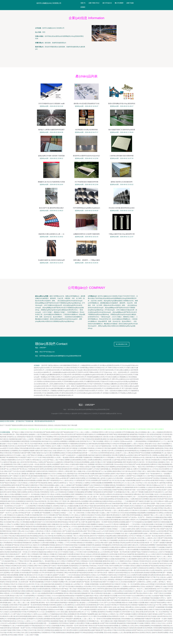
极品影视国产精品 (54, 510)
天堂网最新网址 (50, 503)
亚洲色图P (30, 618)
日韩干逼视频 (106, 462)
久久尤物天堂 (167, 515)
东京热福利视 (34, 515)
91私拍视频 (168, 607)
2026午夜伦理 (66, 630)
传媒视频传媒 (13, 439)
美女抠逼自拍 (117, 494)
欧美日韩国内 (81, 524)
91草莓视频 (164, 561)
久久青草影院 (77, 483)
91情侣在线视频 (48, 485)
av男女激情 (11, 623)
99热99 (126, 489)
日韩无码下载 (27, 561)
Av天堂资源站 (38, 618)
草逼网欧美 (121, 455)
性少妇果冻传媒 (112, 554)
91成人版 (124, 533)
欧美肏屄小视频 (125, 469)
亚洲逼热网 (27, 547)
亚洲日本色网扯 (9, 563)
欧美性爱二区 (16, 582)
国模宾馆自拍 (6, 531)
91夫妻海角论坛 (59, 508)
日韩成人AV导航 (111, 568)
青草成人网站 (68, 593)
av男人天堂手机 (136, 483)
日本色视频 (99, 441)
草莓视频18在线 (44, 563)
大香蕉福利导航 (68, 462)
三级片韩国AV (63, 487)
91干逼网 (26, 460)
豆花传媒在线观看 (126, 582)
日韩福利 (74, 568)
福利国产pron (140, 480)
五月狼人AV (18, 522)
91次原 (160, 549)
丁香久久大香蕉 (78, 536)
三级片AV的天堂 (9, 489)
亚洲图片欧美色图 (14, 609)
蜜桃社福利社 (32, 616)
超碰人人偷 (21, 455)
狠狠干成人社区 (152, 501)
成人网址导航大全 (71, 570)
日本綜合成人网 (79, 529)
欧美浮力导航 (136, 471)
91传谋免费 (112, 623)
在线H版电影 (64, 598)
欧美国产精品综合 (95, 510)
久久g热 (129, 533)
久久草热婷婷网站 (24, 570)
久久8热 (162, 460)
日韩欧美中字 (44, 494)
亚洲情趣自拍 (120, 492)
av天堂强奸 (72, 524)
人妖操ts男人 (82, 568)
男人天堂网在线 (141, 545)
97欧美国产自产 (126, 517)
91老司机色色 (40, 517)
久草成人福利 (70, 563)
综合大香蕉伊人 (93, 540)
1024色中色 (28, 432)
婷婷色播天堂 (65, 540)
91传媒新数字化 (80, 595)
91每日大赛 (82, 552)
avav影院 (77, 605)
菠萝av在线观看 (74, 577)
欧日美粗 (43, 457)
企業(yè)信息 (130, 3)
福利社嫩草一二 (75, 609)
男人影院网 (119, 476)
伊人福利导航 (161, 483)
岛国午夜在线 (140, 570)
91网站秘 (73, 538)
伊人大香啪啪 (106, 517)
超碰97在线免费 (68, 554)
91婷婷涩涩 (29, 501)
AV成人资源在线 (146, 457)
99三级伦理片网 (81, 625)
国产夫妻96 (77, 450)
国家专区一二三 (83, 446)
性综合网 (162, 609)
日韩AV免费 (151, 547)
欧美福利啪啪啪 (117, 462)
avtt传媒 (168, 600)
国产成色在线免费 (158, 506)
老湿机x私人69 (36, 577)
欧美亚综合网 (50, 519)
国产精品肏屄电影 (19, 508)
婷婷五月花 (109, 506)
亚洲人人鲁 (28, 503)
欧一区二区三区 (101, 496)
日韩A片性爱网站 (48, 568)
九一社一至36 (95, 618)
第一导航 (16, 434)
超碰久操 (97, 614)
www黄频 (161, 455)
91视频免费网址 (66, 568)
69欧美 (103, 600)
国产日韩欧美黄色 (166, 538)
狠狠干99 (5, 457)
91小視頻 (71, 487)
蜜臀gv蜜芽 (121, 609)
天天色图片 (47, 478)
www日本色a (99, 487)
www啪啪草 (101, 529)
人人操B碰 (67, 485)
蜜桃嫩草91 (49, 508)
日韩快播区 (51, 515)
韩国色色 (112, 485)
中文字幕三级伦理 (98, 494)
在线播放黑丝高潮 (46, 593)
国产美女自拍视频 (144, 453)
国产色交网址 (154, 478)
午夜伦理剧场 (17, 542)
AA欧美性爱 (72, 572)
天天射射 (108, 529)
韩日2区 (31, 584)
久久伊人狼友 (73, 515)
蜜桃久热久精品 (108, 439)
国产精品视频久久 (78, 547)
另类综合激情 (49, 499)
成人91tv (131, 572)
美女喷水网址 (83, 506)
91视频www (156, 485)
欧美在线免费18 (138, 628)
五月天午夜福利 (63, 552)
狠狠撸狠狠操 (75, 600)
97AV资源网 (20, 623)
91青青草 (168, 536)
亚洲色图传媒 (31, 607)
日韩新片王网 (16, 531)
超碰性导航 (91, 522)
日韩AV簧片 (40, 630)
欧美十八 (75, 455)
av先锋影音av (168, 513)
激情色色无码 (24, 536)
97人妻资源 (136, 591)
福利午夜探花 (55, 577)
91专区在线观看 (57, 549)
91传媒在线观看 (139, 540)
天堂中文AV (96, 547)
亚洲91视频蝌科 (91, 524)
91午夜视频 (38, 455)
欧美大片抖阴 (82, 436)
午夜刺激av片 (139, 536)
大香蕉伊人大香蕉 (63, 471)
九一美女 (69, 483)
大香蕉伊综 (54, 588)
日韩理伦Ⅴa (100, 533)
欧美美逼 (154, 462)
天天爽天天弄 (129, 485)
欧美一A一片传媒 (127, 616)
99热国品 (52, 545)
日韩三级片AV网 (65, 600)
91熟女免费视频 (15, 494)
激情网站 (111, 499)
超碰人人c (110, 593)
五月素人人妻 (129, 492)
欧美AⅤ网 (46, 628)
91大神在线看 (77, 503)
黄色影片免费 (118, 506)
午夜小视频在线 (71, 501)
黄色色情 (116, 515)
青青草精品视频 (135, 515)
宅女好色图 (75, 519)
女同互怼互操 (159, 450)
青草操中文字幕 (150, 577)
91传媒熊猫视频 (144, 549)
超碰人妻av (134, 432)
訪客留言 (83, 7)
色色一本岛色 (34, 464)
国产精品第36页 (79, 434)
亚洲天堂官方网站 (149, 600)
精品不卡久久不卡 (33, 457)
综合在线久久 (19, 489)
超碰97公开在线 (93, 469)
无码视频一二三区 (98, 549)
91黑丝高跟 (118, 478)
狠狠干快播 (144, 618)
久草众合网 (131, 563)
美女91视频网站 (24, 450)
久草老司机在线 (32, 533)
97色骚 (87, 623)
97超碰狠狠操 (154, 519)
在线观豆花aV (168, 630)
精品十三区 (16, 483)
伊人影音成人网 (13, 568)
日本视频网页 (160, 600)
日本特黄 (73, 542)
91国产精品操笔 (64, 432)
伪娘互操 (91, 455)
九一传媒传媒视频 (6, 577)
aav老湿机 (129, 455)
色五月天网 (130, 466)
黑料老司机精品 (62, 522)
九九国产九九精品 (65, 455)
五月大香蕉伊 (32, 552)
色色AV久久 (86, 616)
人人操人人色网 (83, 432)
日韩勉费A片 (140, 476)
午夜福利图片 (84, 489)
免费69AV (153, 464)
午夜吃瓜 (148, 485)
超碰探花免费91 (138, 533)
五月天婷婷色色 (138, 616)
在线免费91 (94, 480)
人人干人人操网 (35, 621)
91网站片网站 (155, 471)
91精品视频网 (141, 513)
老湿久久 (113, 561)
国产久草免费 (124, 565)
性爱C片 (98, 513)
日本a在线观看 (101, 616)
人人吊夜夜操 (93, 432)
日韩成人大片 (50, 595)
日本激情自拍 (61, 492)
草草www (56, 436)
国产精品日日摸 (7, 483)
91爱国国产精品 (135, 552)
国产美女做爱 (52, 616)
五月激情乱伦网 (31, 565)
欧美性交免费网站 (107, 586)
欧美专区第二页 (5, 473)
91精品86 (166, 439)
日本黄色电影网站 (35, 441)
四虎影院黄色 (163, 457)
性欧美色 (86, 536)
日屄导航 (21, 513)
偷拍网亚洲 (77, 618)
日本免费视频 (55, 439)
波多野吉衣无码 (131, 542)
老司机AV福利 (105, 508)
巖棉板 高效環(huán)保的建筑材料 (122, 182)
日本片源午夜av (126, 471)
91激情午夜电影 (152, 614)
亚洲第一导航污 (156, 503)
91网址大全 (23, 510)
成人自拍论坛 (136, 607)
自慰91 (116, 441)
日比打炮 (3, 632)
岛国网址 (109, 471)
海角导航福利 (93, 443)
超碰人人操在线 (42, 556)
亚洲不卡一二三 (22, 506)
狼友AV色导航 (111, 605)
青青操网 (83, 614)
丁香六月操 (72, 588)
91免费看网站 (56, 453)
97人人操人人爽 (125, 453)
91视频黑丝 (127, 439)
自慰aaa (79, 616)
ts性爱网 (13, 565)
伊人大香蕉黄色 (14, 559)
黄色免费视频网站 (122, 588)
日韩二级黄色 (78, 607)
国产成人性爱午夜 (81, 522)
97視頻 (90, 506)
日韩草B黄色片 (150, 466)
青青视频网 (3, 538)
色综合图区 (80, 623)
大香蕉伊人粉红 (54, 600)
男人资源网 (153, 455)
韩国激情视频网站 (137, 439)
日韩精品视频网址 (144, 625)
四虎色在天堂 (6, 579)
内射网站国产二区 (154, 559)
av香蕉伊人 (23, 579)
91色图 (31, 485)
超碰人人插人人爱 (13, 602)
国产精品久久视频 (17, 432)
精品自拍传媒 (29, 623)
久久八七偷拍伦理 (80, 496)
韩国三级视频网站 (77, 494)
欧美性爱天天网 (125, 598)
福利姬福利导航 (5, 591)
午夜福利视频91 (72, 621)
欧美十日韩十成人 (20, 607)
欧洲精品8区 (131, 501)
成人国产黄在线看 (31, 556)
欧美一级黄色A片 (109, 572)
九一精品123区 (140, 466)
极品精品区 (39, 625)
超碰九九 (128, 568)
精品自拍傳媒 (150, 621)
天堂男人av (53, 492)
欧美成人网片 (91, 588)
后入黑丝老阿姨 (126, 632)
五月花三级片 (118, 531)
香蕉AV (117, 547)
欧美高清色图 (38, 623)
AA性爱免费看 (98, 632)
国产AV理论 (28, 489)
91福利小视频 (50, 524)
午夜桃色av (50, 609)
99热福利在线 (97, 582)
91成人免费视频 (89, 464)
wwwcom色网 (131, 575)
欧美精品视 (157, 434)
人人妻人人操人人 (32, 563)
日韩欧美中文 (118, 584)
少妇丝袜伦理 (106, 460)
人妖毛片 (165, 570)
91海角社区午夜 (101, 448)
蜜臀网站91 (85, 508)
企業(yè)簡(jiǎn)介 (94, 3)
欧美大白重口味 (10, 616)
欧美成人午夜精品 (132, 561)
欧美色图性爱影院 (41, 526)
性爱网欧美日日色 (106, 556)
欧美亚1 (6, 533)
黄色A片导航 (38, 485)
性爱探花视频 (165, 522)
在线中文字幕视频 (164, 552)
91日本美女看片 (74, 489)
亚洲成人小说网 (129, 499)
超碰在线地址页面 (110, 588)
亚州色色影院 (119, 499)
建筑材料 (74, 413)
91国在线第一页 (17, 628)
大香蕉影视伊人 (10, 556)
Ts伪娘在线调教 (130, 480)
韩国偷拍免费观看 (17, 480)
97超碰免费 (108, 538)
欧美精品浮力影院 (127, 628)
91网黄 (22, 591)
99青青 (109, 591)
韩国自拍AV (138, 499)
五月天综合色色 (123, 513)
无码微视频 (166, 526)
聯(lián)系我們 (119, 3)
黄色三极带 (135, 529)
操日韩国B (61, 563)
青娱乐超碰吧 (111, 448)
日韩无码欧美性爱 (83, 473)
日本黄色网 (39, 506)
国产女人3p (102, 471)
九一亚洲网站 (92, 612)
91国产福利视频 (118, 538)
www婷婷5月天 (5, 448)
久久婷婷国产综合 (130, 476)
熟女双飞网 (166, 579)
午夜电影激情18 (97, 492)
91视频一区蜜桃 (17, 586)
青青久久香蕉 (97, 517)
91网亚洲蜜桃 (24, 529)
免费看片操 (22, 575)
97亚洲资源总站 (5, 526)
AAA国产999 (103, 623)
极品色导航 (163, 517)
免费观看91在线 (74, 441)
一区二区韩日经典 (78, 513)
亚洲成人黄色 (102, 598)
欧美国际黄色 (151, 588)
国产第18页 (20, 469)
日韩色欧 (155, 533)
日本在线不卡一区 (27, 494)
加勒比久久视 (73, 598)
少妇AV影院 (99, 503)
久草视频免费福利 (152, 441)
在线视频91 (161, 462)
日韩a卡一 (85, 450)
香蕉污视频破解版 (49, 570)
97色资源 (141, 434)
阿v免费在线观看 (141, 575)
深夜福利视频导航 (123, 434)
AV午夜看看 (105, 485)
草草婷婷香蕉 (93, 602)
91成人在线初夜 (116, 432)
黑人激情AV (153, 632)
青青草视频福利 (30, 508)
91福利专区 (98, 455)
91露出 (135, 455)
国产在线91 (52, 565)
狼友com (112, 476)
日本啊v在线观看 (95, 483)
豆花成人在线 (51, 450)
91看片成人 (63, 506)
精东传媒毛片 (28, 598)
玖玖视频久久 (117, 556)
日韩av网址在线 (115, 628)
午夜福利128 (127, 506)
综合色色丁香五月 (98, 579)
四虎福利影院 (73, 565)
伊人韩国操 (61, 616)
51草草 (161, 598)
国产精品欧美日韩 (29, 526)
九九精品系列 (99, 570)
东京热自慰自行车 (91, 515)
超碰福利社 (54, 623)
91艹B (150, 473)
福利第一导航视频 (35, 439)
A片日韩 (131, 510)
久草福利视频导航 (59, 559)
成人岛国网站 (122, 625)
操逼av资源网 (54, 489)
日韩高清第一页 (71, 625)
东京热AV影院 (48, 496)
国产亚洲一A (28, 513)
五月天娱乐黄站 (25, 600)
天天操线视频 (45, 591)
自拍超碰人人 (116, 632)
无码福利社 (10, 436)
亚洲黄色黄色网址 (122, 536)
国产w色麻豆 (71, 478)
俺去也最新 (103, 501)
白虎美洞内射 (95, 554)
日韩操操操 (163, 478)
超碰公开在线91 (42, 448)
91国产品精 (42, 450)
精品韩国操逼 (119, 593)
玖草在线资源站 (37, 432)
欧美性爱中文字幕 (17, 547)
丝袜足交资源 (47, 598)
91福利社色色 (112, 575)
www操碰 (111, 559)
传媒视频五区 (144, 469)
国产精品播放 (42, 609)
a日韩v (50, 547)
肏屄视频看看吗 (68, 496)
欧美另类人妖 (167, 549)
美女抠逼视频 (71, 591)
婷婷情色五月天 (11, 506)
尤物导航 (65, 526)
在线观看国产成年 (57, 464)
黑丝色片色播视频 (119, 524)
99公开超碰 (91, 533)
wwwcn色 (87, 476)
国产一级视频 (167, 572)
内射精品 (128, 630)
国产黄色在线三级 (152, 556)
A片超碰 (14, 443)
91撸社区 (49, 575)
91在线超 (80, 579)
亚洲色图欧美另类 (73, 614)
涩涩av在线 (107, 632)
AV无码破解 (116, 533)
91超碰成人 (101, 524)
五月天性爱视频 (91, 478)
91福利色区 (85, 556)
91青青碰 (151, 584)
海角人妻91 (41, 533)
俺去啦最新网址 (140, 554)
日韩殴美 (147, 623)
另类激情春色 (6, 621)
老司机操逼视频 (14, 441)
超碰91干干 (129, 522)
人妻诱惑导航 (34, 602)
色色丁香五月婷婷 (150, 563)
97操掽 (27, 436)
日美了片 (41, 499)
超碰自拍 (33, 517)
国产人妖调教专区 (139, 582)
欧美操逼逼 (166, 476)
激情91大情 (114, 473)
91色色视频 (88, 542)
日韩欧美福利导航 (117, 503)
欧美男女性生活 (163, 496)
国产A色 (32, 478)
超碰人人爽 (105, 513)
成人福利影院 (109, 579)
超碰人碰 (67, 612)
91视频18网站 (100, 466)
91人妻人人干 (60, 529)
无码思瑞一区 (87, 591)
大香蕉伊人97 (133, 519)
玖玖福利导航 (66, 519)
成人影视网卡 (89, 570)
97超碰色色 (104, 446)
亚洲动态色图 (65, 538)
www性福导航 (55, 434)
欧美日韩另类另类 (26, 462)
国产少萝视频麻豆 (126, 577)
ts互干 (41, 559)
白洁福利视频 (54, 625)
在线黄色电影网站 (85, 630)
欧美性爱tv (79, 531)
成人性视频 (50, 554)
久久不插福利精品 (53, 614)
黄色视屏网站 (6, 485)
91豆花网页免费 (108, 464)
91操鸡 (104, 593)
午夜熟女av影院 (84, 466)
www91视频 (59, 609)
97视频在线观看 (149, 448)
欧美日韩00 (3, 609)
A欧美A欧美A (83, 469)
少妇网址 (8, 480)
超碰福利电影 (129, 487)
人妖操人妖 (135, 503)
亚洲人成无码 (100, 478)
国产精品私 (46, 432)
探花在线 (146, 531)
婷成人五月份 (139, 563)
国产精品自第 (60, 556)
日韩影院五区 (52, 471)
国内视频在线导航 (104, 443)
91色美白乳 (148, 436)
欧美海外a (78, 628)
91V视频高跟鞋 (73, 443)
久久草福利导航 (140, 485)
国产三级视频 (160, 542)
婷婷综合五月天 (11, 455)
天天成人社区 (39, 584)
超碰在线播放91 (129, 531)
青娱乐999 (134, 453)
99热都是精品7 (158, 630)
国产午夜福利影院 (52, 480)
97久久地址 (45, 489)
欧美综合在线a (129, 579)
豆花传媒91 (143, 510)
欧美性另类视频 (73, 469)
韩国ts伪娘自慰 (14, 533)
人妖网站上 (149, 582)
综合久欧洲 (56, 540)
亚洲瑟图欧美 (50, 612)
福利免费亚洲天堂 (107, 584)
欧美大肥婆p (15, 448)
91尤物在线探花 (127, 494)
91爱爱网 (25, 586)
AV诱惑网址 (48, 540)
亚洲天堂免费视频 (138, 577)
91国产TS (11, 471)
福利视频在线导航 (49, 618)
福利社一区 (99, 522)
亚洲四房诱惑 (24, 441)
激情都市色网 (20, 556)
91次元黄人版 (87, 579)
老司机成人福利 (139, 526)
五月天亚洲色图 (168, 524)
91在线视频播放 (58, 593)
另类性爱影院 (44, 492)
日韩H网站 (55, 455)
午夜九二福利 (145, 471)
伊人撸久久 (5, 494)
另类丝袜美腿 (23, 448)
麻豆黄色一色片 (44, 602)
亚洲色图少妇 (31, 579)
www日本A (121, 595)
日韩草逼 (50, 536)
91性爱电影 (19, 540)
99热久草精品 (60, 570)
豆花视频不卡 (142, 473)
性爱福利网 (73, 436)
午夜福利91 (101, 536)
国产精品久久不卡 (148, 579)
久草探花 (87, 439)
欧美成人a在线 (114, 453)
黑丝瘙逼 (116, 542)
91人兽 (45, 547)
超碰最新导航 (37, 561)
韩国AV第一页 (85, 563)
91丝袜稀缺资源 (91, 552)
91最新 (146, 492)
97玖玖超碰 (156, 436)
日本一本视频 (84, 584)
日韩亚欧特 (96, 485)
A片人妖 (37, 593)
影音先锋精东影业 (123, 600)
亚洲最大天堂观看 (138, 602)
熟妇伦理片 (128, 457)
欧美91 (70, 434)
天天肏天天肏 (31, 630)
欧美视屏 (143, 556)
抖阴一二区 (46, 623)
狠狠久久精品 (149, 602)
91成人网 (155, 457)
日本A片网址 (16, 632)
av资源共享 (24, 609)
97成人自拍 (159, 577)
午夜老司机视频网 (62, 565)
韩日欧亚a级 (126, 556)
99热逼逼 (36, 494)
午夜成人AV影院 (54, 494)
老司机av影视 (149, 480)
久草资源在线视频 (36, 628)
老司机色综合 (52, 579)
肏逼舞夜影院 (8, 464)
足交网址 (16, 600)
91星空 (59, 526)
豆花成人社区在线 (38, 503)
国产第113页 (155, 529)
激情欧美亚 (106, 561)
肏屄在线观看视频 (37, 582)
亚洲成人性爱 (19, 503)
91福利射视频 (103, 469)
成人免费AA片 (135, 469)
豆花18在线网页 (164, 469)
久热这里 (66, 499)
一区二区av (158, 612)
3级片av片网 (84, 577)
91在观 (38, 588)
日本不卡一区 (164, 485)
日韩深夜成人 (91, 448)
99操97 (129, 496)
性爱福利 (82, 519)
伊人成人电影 (166, 453)
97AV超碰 (140, 623)
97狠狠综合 (95, 628)
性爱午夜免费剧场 (132, 436)
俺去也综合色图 (123, 519)
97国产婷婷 (74, 499)
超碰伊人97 (151, 489)
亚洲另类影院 (37, 605)
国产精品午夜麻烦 (28, 538)
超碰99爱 (81, 526)
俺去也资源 (140, 542)
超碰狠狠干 (76, 533)
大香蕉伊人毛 (113, 614)
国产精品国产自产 (113, 598)
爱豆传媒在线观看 (48, 542)
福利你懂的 (98, 473)
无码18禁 (114, 455)
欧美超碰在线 (46, 588)
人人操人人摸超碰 (155, 432)
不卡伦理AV (113, 513)
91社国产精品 (63, 588)
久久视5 (93, 616)
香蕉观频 (91, 621)
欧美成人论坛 (117, 526)
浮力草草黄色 (8, 508)
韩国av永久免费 (127, 602)
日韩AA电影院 (64, 489)
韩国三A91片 (43, 515)
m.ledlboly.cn (121, 344)
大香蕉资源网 (157, 628)
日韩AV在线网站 (114, 565)
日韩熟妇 (7, 565)
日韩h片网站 (54, 501)
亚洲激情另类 (90, 545)
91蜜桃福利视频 (91, 519)
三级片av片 (69, 450)
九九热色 (149, 487)
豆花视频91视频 (92, 598)
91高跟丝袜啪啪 (40, 524)
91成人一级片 (99, 621)
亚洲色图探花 (119, 450)
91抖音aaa (25, 478)
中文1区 (140, 600)
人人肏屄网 (15, 579)
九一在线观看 (165, 473)
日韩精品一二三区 (66, 513)
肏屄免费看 (88, 492)
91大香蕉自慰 (34, 460)
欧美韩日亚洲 (48, 559)
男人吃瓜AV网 (139, 538)
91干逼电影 (57, 533)
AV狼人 (84, 471)
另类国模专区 (45, 632)
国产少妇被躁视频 (158, 607)
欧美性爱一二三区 (87, 453)
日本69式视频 (148, 494)
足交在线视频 (166, 593)
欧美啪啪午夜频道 (156, 446)
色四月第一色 (86, 628)
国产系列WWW (8, 466)
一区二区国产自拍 (68, 628)
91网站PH (143, 489)
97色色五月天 (130, 621)
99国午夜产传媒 (112, 600)
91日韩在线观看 (105, 618)
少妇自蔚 (3, 630)
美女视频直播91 (140, 621)
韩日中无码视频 (95, 556)
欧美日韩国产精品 (111, 434)
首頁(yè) (83, 3)
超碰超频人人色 (34, 434)
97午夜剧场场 (52, 448)
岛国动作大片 (61, 450)
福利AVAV (93, 536)
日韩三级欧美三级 (137, 460)
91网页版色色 (141, 614)
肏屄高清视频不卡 (109, 492)
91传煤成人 (24, 483)
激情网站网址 (135, 586)
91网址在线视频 (93, 501)
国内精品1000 (163, 565)
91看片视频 (42, 554)
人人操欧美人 (149, 538)
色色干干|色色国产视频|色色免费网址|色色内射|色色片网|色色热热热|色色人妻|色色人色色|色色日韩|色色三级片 (35, 425)
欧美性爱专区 (64, 436)
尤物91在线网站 (22, 492)
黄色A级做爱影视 (96, 439)
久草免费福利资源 (153, 510)
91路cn (53, 591)
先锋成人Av (95, 575)
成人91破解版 (141, 450)
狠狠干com (168, 588)
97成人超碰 (66, 549)
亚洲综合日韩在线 (33, 492)
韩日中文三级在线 (30, 540)
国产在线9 (102, 480)
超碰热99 (59, 462)
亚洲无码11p (122, 554)
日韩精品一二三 (117, 529)
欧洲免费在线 (76, 453)
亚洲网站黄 (29, 591)
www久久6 (164, 503)
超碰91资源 (61, 448)
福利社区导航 (8, 462)
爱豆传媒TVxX (39, 522)
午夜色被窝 (33, 529)
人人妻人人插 (115, 510)
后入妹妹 (163, 586)
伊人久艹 (85, 612)
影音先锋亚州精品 (121, 572)
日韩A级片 (71, 522)
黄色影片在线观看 (79, 545)
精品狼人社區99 (146, 607)
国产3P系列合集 (95, 508)
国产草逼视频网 (45, 513)
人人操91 (27, 621)
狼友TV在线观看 (163, 443)
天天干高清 (62, 501)
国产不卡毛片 (47, 549)
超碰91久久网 (108, 577)
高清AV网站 (63, 614)
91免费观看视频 (156, 453)
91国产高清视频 (76, 485)
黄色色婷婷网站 (141, 441)
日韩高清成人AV (94, 565)
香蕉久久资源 (140, 524)
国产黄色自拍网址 (160, 602)
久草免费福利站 (7, 542)
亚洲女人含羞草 (116, 508)
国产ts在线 (136, 464)
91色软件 (158, 554)
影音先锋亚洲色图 (21, 616)
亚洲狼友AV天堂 (51, 552)
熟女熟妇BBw (160, 536)
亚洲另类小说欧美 (45, 464)
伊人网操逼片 (87, 549)
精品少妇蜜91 (127, 529)
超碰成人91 (120, 487)
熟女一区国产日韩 (155, 593)
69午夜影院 (129, 540)
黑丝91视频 (16, 517)
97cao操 (79, 538)
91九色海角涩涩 (149, 439)
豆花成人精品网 (145, 586)
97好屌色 (109, 612)
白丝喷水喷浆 (13, 605)
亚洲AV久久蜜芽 (39, 446)
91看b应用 (108, 515)
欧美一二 (132, 441)
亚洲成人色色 (17, 538)
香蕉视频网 (127, 446)
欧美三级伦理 (103, 436)
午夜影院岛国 (68, 545)
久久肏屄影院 (78, 480)
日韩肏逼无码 (143, 561)
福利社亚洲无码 (42, 471)
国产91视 (152, 618)
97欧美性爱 (125, 552)
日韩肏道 (8, 582)
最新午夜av (71, 531)
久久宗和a (7, 524)
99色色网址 (164, 568)
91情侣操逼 (85, 510)
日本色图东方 (116, 612)
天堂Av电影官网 (35, 443)
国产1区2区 (86, 480)
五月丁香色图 (138, 492)
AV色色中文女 (123, 473)
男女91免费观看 (133, 549)
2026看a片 (98, 462)
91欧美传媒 (68, 517)
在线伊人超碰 (107, 542)
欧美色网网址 (167, 446)
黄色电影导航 (40, 508)
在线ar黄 (153, 483)
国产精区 (59, 515)
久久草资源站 (55, 513)
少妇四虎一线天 (150, 536)
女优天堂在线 (148, 630)
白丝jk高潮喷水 (65, 494)
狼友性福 (45, 441)
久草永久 (54, 473)
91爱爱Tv (135, 568)
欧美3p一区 (135, 517)
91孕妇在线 (7, 453)
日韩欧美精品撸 (131, 623)
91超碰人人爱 (33, 531)
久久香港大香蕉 (90, 513)
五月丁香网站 (163, 519)
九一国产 (59, 586)
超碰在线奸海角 (49, 584)
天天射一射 (49, 533)
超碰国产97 (78, 632)
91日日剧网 (145, 508)
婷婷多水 (84, 605)
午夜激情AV (145, 552)
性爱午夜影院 (109, 531)
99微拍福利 (121, 621)
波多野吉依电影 (21, 618)
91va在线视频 (60, 476)
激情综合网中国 (143, 559)
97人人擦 (144, 588)
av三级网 (81, 515)
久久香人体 (146, 483)
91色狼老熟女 (78, 586)
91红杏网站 (159, 513)
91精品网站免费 (110, 536)
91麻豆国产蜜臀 (25, 453)
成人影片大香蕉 (59, 561)
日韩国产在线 (164, 529)
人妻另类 (103, 450)
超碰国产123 (57, 575)
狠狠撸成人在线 (51, 517)
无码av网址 (22, 487)
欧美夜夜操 (48, 469)
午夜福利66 (20, 625)
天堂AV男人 (111, 450)
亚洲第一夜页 (53, 487)
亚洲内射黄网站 (76, 460)
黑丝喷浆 (65, 515)
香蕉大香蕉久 (30, 524)
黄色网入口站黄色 (28, 496)
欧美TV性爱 (6, 510)
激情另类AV (131, 547)
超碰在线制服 (101, 568)
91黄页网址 (98, 464)
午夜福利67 (82, 499)
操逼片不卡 (73, 432)
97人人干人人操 (164, 441)
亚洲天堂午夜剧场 (71, 448)
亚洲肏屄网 (31, 506)
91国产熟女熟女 (137, 593)
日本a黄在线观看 (42, 579)
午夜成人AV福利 (69, 464)
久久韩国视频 (68, 607)
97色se (36, 501)
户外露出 (61, 460)
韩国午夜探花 (108, 522)
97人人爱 (3, 515)
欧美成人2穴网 (43, 531)
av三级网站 (86, 483)
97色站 (20, 605)
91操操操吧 (104, 547)
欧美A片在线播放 (139, 487)
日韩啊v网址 (121, 448)
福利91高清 (15, 485)
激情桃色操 (5, 588)
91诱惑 (17, 536)
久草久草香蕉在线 (36, 549)
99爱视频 (45, 605)
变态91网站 (163, 510)
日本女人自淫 (165, 623)
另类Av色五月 (19, 598)
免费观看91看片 (31, 471)
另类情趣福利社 (106, 545)
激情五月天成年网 (90, 529)
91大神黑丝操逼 (106, 489)
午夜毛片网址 (6, 586)
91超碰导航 (130, 554)
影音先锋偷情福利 (39, 519)
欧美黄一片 (159, 618)
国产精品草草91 (144, 455)
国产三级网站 (155, 586)
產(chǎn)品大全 (107, 3)
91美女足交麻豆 (20, 471)
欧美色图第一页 (71, 616)
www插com (112, 436)
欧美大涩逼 (162, 591)
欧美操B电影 (13, 552)
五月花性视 (165, 434)
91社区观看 (113, 595)
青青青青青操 (104, 453)
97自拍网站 (105, 476)
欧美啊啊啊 (150, 545)
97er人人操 (62, 480)
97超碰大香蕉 (10, 630)
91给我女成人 (153, 552)
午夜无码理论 (117, 483)
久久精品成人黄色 (142, 443)
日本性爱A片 (48, 582)
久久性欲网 (64, 446)
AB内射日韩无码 (144, 478)
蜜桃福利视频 (121, 436)
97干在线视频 (159, 547)
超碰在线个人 (118, 586)
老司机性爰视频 (121, 466)
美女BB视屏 (148, 628)
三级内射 (121, 446)
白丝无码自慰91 (145, 503)
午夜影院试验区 (38, 466)
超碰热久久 (60, 605)
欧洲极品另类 (69, 476)
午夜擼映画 (38, 473)
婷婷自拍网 (149, 524)
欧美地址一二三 (121, 501)
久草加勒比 (5, 584)
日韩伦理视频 (125, 618)
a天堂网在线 (98, 593)
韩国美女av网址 (117, 591)
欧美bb (109, 616)
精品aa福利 (124, 510)
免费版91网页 (152, 496)
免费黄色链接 (60, 632)
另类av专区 (64, 434)
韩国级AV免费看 (58, 582)
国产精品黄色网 (136, 508)
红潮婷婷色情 (57, 547)
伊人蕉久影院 (148, 434)
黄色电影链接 (115, 618)
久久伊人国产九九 (104, 602)
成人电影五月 (34, 545)
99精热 (14, 492)
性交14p (43, 453)
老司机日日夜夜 (126, 460)
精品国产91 (60, 618)
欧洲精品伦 (123, 570)
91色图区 (134, 614)
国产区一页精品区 (146, 517)
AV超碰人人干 (73, 552)
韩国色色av (136, 457)
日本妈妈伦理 (155, 460)
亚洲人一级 (60, 457)
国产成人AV (110, 480)
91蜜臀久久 (113, 563)
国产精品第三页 (78, 517)
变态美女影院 (21, 565)
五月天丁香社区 (35, 600)
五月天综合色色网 (102, 519)
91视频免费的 (10, 460)
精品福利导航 (9, 561)
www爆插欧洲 (94, 623)
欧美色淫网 (162, 531)
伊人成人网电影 (146, 506)
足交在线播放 (138, 609)
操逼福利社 (58, 584)
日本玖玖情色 (87, 494)
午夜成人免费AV (103, 607)
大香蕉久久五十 (108, 441)
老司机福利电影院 (130, 450)
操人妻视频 (22, 473)
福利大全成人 (152, 443)
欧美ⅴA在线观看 (35, 436)
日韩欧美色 (165, 625)
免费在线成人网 (138, 494)
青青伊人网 (127, 503)
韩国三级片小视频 (75, 471)
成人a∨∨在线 (150, 554)
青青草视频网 (116, 517)
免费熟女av (126, 586)
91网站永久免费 (162, 501)
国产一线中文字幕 (24, 568)
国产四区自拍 (166, 499)
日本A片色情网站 (47, 436)
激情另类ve (135, 632)
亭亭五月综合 (96, 586)
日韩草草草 (100, 588)
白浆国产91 (161, 614)
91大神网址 (52, 556)
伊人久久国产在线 (13, 614)
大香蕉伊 (32, 483)
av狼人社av (24, 531)
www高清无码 (19, 446)
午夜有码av (108, 533)
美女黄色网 (144, 565)
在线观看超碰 (150, 513)
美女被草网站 (45, 621)
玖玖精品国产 (22, 457)
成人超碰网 (34, 499)
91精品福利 (77, 593)
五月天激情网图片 (112, 540)
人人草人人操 (157, 515)
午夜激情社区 (65, 510)
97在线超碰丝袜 (161, 466)
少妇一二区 (136, 496)
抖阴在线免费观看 (12, 575)
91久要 (48, 453)
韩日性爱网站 (136, 446)
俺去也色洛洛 (118, 439)
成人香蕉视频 (6, 545)
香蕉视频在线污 (27, 542)
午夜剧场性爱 (60, 503)
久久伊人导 (44, 600)
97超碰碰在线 (87, 457)
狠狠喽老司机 (13, 457)
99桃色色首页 (143, 568)
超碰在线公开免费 (23, 515)
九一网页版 (68, 508)
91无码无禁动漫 (160, 584)
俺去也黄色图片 (92, 609)
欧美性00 (122, 540)
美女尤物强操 (136, 506)
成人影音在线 (73, 446)
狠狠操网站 (81, 570)
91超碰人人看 (108, 570)
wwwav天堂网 (4, 595)
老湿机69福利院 (62, 443)
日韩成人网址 (168, 448)
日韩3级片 (21, 588)
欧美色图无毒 (64, 577)
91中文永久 (3, 540)
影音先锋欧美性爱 (158, 487)
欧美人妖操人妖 (114, 607)
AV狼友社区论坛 (23, 584)
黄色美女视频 (43, 510)
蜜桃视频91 (138, 531)
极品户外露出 (133, 473)
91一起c (143, 591)
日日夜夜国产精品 (152, 591)
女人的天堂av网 (97, 542)
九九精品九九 (25, 464)
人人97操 (58, 519)
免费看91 (68, 460)
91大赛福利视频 (10, 618)
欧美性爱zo (32, 448)
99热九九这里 (149, 570)
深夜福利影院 (145, 464)
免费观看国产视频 (101, 559)
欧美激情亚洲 (16, 612)
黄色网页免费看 (163, 632)
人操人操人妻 (90, 496)
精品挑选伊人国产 (161, 621)
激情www (144, 584)
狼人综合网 (44, 443)
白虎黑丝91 (108, 494)
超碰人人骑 (147, 533)
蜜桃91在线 (55, 432)
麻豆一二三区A (131, 524)
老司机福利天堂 (50, 572)
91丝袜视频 (158, 476)
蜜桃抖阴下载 (39, 496)
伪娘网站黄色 (159, 448)
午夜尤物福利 (16, 549)
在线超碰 (5, 605)
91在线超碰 (165, 554)
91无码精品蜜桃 (78, 492)
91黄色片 (135, 462)
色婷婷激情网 (58, 496)
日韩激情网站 (15, 529)
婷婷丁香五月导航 (89, 531)
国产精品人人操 (52, 460)
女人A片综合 (154, 469)
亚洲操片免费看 (104, 628)
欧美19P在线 (153, 492)
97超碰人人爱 (29, 593)
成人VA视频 (58, 542)
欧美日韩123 (148, 616)
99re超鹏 (57, 568)
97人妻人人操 (38, 598)
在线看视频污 (63, 441)
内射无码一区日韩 (144, 462)
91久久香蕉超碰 (108, 457)
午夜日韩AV (74, 540)
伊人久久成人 (126, 483)
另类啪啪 (8, 549)
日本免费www (91, 568)
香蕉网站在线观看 (119, 522)
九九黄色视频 (82, 448)
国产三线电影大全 (15, 476)
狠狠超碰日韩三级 (87, 593)
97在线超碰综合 (139, 522)
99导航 (160, 508)
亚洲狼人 (79, 591)
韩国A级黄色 (106, 455)
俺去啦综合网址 (76, 612)
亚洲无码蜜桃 (113, 519)
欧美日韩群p (159, 439)
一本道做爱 (126, 478)
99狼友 (14, 469)
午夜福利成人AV (95, 489)
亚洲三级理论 (40, 469)
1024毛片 (131, 536)
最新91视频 (79, 464)
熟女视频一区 (62, 579)
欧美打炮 (36, 487)
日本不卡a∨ (160, 588)
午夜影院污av (153, 531)
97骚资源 (106, 595)
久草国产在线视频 (124, 614)
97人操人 (12, 625)
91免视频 (70, 492)
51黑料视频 (53, 563)
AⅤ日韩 (23, 612)
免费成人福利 (52, 483)
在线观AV (75, 630)
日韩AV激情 (53, 602)
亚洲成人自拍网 (87, 460)
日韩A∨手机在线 (9, 536)
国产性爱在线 (28, 446)
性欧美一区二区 (150, 542)
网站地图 (74, 425)
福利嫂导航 (133, 434)
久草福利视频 (135, 556)
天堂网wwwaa (124, 441)
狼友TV (37, 538)
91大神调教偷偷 (99, 434)
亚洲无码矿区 (84, 441)
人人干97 (66, 542)
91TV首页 (46, 625)
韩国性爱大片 (116, 616)
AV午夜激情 (129, 448)
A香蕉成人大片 (8, 593)
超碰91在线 (127, 593)
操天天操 (103, 591)
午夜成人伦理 (98, 595)
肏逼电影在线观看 (80, 559)
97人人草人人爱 (150, 540)
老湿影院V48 (37, 489)
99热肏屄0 (158, 570)
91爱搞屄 (78, 582)
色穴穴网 (157, 538)
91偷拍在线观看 (25, 499)
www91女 (19, 460)
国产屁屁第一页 (116, 552)
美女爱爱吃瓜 (61, 483)
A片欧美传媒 (158, 524)
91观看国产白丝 (87, 485)
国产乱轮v (104, 630)
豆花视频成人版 (144, 432)
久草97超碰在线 (17, 519)
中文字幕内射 (45, 439)
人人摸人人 (69, 529)
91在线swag (151, 605)
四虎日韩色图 (18, 466)
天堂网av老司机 (91, 499)
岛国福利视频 (85, 600)
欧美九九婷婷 (69, 559)
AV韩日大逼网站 (164, 533)
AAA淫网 (65, 524)
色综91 (11, 598)
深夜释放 (3, 575)
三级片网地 (102, 540)
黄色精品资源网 (17, 496)
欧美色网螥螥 (84, 462)
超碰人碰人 (16, 462)
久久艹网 (92, 441)
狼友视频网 (148, 522)
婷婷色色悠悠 (69, 595)
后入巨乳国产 (90, 487)
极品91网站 (116, 471)
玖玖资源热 (153, 549)
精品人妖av (99, 577)
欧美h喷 (90, 572)
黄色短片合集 (14, 595)
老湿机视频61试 (107, 526)
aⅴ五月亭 (41, 572)
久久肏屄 (34, 614)
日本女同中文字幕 (78, 439)
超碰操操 (98, 545)
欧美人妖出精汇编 (154, 561)
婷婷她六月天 (61, 473)
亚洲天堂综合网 (149, 612)
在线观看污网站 (41, 480)
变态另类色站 (63, 623)
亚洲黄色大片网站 (154, 568)
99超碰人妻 (62, 621)
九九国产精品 (116, 460)
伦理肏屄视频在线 (56, 628)
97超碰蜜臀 (90, 614)
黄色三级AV (7, 519)
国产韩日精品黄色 (41, 483)
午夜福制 (70, 602)
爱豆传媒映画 (45, 577)
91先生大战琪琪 (53, 441)
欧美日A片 (87, 547)
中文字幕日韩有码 (20, 563)
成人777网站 (18, 561)
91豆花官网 (120, 630)
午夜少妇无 (14, 473)
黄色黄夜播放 (55, 538)
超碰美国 (78, 563)
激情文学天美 (26, 476)
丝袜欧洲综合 (24, 517)
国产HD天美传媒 (68, 586)
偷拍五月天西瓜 (66, 453)
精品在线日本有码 (155, 499)
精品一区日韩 (112, 446)
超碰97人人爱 (131, 443)
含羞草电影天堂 (72, 473)
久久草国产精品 (119, 457)
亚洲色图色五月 (83, 621)
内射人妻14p (91, 559)
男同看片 (61, 607)
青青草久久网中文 (104, 432)
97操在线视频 (153, 598)
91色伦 (79, 556)
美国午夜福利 (127, 462)
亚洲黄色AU (98, 526)
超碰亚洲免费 (82, 455)
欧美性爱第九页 (99, 538)
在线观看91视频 (7, 600)
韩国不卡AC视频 (107, 582)
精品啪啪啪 (54, 621)
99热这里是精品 (88, 632)
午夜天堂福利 (14, 572)
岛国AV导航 (57, 469)
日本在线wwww (145, 529)
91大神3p (113, 443)
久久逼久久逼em (94, 446)
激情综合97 (59, 545)
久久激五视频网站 (131, 559)
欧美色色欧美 (57, 466)
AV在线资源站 (127, 591)
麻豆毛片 (92, 577)
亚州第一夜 (131, 570)
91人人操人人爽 (164, 556)
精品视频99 (96, 591)
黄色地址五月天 (32, 575)
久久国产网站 (29, 455)
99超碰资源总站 (167, 628)
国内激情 (64, 469)
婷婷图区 (146, 499)
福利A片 (160, 492)
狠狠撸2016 (46, 473)
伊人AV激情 (52, 531)
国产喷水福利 (24, 485)
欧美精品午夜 (78, 554)
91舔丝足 (5, 439)
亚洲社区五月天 (41, 607)
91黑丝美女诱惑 (30, 588)
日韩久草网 (16, 464)
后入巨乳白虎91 (133, 625)
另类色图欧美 (120, 485)
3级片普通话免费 (75, 510)
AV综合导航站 (127, 464)
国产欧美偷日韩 (100, 625)
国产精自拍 (15, 545)
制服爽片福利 (34, 450)
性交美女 (70, 480)
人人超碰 (66, 609)
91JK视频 (155, 517)
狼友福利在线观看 (112, 625)
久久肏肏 (32, 586)
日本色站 (77, 462)
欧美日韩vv (150, 450)
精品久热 (59, 524)
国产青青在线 (106, 510)
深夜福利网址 (23, 434)
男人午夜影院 (146, 446)
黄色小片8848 (79, 476)
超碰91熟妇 (89, 595)
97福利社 (22, 524)
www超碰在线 (59, 595)
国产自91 (116, 570)
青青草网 (159, 572)
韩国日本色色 (159, 480)
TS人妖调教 (15, 524)
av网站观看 (78, 457)
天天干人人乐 (73, 466)
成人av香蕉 (129, 609)
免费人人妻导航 (158, 582)
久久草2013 (134, 598)
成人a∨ (99, 552)
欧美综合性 (101, 609)
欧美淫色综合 (163, 616)
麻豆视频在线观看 (92, 436)
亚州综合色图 (12, 635)
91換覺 (92, 473)
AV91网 (8, 632)
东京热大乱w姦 (120, 480)
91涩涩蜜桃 (52, 443)
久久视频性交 (44, 487)
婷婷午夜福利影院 (112, 496)
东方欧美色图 (24, 572)
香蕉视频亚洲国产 (110, 487)
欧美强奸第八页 (44, 501)
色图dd (107, 621)
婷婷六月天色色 (129, 538)
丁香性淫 (147, 460)
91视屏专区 (156, 522)
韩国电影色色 (49, 630)
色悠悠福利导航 (120, 559)
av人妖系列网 (47, 455)
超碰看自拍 (58, 630)
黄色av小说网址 (38, 462)
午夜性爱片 (34, 559)
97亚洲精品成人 (45, 434)
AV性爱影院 (15, 453)
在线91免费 (126, 545)
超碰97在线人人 (23, 439)
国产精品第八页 (87, 582)
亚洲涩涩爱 (93, 607)
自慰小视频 (113, 621)
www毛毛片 (133, 600)
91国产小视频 (160, 540)
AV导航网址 (103, 575)
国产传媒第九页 (141, 501)
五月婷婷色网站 (17, 577)
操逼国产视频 (158, 595)
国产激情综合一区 (121, 549)
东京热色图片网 (9, 522)
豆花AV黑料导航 (92, 471)
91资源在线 (11, 554)
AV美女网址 (87, 586)
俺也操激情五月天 (77, 549)
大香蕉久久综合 (155, 623)
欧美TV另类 (104, 565)
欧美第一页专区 (128, 526)
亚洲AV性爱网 (80, 478)
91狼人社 (151, 595)
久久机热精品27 (40, 595)
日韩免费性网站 (7, 434)
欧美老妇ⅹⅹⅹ (111, 501)
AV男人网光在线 (88, 538)
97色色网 (167, 595)
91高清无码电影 (141, 547)
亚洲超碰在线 (41, 552)
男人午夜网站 (122, 563)
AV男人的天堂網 (69, 582)
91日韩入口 (164, 559)
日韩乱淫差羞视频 (163, 464)
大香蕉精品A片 (85, 561)
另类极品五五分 (12, 515)
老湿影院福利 (139, 572)
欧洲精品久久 (37, 542)
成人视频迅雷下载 (146, 515)
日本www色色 (118, 464)
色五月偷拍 (58, 554)
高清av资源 (101, 515)
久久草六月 (11, 540)
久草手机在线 (126, 508)
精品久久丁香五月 (49, 476)
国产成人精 (77, 602)
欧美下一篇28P (21, 554)
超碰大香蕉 (55, 478)
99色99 (10, 538)
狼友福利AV (156, 473)
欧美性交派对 (6, 492)
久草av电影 (153, 508)
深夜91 (131, 588)
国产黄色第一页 (28, 519)
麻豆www (65, 466)
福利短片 (92, 450)
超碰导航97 (159, 579)
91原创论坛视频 (134, 565)
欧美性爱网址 (48, 466)
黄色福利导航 (28, 466)
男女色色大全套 (16, 478)
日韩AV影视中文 (127, 612)
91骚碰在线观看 (73, 506)
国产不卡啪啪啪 (61, 591)
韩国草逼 (165, 612)
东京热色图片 (88, 517)
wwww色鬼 (56, 598)
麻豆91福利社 (89, 434)
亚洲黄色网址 (97, 460)
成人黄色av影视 (138, 612)
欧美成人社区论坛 (17, 621)
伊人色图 (57, 446)
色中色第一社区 (135, 489)
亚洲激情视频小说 (95, 584)
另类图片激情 (35, 453)
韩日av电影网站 (33, 510)
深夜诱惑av (80, 542)
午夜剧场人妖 (49, 446)
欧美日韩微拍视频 (96, 561)
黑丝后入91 (43, 536)
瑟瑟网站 (7, 572)
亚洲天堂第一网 (26, 582)
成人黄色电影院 (19, 436)
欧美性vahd (107, 503)
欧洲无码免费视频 (29, 480)
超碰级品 (103, 554)
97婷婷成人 (104, 614)
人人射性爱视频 (144, 598)
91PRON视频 (126, 432)
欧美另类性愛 (58, 499)
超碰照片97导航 (29, 625)
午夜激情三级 (13, 570)
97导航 (53, 632)
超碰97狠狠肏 (95, 630)
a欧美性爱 (116, 577)
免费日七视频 (76, 508)
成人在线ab (87, 554)
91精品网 (141, 436)
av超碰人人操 (58, 485)
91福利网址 (136, 584)
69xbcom (97, 453)
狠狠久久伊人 (71, 579)
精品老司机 (144, 496)
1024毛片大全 (66, 547)
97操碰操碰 (40, 540)
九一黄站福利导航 (48, 561)
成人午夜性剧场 (30, 469)
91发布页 (11, 446)
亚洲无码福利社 (80, 487)
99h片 (137, 510)
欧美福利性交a (83, 443)
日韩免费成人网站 (61, 572)
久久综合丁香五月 (23, 443)
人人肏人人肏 (32, 609)
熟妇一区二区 (128, 584)
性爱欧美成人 (52, 526)
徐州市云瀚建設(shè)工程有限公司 (48, 3)
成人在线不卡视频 (32, 635)
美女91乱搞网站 (52, 607)
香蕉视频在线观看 (28, 522)
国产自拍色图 (33, 572)
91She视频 (68, 503)
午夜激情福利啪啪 (161, 545)
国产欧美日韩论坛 (163, 563)
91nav (98, 450)
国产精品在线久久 (50, 462)
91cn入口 (23, 533)
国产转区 (76, 561)
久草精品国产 (68, 618)
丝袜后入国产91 (62, 531)
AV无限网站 (69, 561)
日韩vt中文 (13, 584)
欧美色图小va (15, 510)
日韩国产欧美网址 (118, 489)
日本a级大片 (41, 575)
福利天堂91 (11, 501)
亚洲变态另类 (144, 632)
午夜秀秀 (36, 513)
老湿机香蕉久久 (51, 457)
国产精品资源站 (153, 565)
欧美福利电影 (62, 602)
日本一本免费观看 (17, 526)
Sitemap (119, 413)
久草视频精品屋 (97, 457)
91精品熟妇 (37, 591)
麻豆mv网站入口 (167, 575)
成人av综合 (43, 460)
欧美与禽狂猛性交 (6, 517)
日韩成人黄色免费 (125, 607)
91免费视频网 (44, 545)
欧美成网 (150, 575)
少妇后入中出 (158, 494)
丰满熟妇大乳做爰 (166, 471)
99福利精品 (82, 598)
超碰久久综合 (6, 443)
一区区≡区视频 (14, 499)
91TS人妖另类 (12, 513)
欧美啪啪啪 (132, 513)
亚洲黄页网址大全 (141, 595)
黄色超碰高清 (121, 623)
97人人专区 (39, 478)
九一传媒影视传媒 (111, 609)
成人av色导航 (75, 584)
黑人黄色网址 (54, 506)
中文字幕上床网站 (161, 605)
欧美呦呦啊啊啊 (107, 483)
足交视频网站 (13, 450)
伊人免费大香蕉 (124, 515)
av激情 (92, 462)
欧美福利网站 (30, 595)
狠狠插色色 (7, 496)
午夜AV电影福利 (96, 563)
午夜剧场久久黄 (37, 547)
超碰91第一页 (27, 605)
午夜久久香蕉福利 (32, 554)
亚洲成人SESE (10, 503)
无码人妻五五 (25, 632)
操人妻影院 (30, 473)
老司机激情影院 (110, 549)
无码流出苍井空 (24, 545)
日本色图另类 (121, 575)
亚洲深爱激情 (4, 450)
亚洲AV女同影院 (95, 600)
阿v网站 (62, 625)
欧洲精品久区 (88, 526)
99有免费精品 (34, 536)
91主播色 (111, 547)
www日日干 (109, 524)
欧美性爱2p (7, 628)
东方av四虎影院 (67, 533)
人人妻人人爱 (86, 618)
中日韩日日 (121, 568)
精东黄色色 (157, 575)
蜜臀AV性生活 (138, 448)
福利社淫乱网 (4, 552)
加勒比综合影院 (51, 529)
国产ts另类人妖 (96, 476)
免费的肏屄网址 (157, 526)
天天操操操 (66, 584)
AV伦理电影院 (31, 612)
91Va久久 (117, 582)
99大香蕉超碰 (121, 443)
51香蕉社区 (91, 625)
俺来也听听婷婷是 (99, 506)
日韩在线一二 (21, 635)
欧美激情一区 (13, 487)
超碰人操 (156, 616)
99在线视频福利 (156, 625)
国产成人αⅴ (7, 469)
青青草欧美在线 (117, 545)
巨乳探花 (122, 542)
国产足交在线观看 (66, 439)
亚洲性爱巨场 (15, 591)
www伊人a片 (100, 531)
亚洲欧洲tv (105, 563)
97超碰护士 (60, 517)
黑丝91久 (146, 593)
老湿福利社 (101, 612)
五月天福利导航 (83, 565)
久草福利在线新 (102, 499)
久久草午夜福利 (71, 556)
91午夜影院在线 (122, 605)
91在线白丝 (159, 489)
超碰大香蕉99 (69, 457)
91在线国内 (106, 473)
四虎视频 (47, 506)
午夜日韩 (30, 487)
